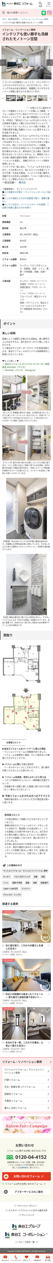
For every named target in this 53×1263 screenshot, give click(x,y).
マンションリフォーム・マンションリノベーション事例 (25, 871)
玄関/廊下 (44, 883)
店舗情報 (22, 1167)
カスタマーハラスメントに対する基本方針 (28, 1210)
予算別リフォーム (13, 1100)
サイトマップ (28, 1215)
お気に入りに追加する (40, 107)
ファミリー (25, 888)
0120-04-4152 (31, 1157)
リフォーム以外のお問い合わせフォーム (23, 1183)
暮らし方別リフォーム (15, 1107)
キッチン (6, 876)
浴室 (43, 876)
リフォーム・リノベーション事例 (22, 1062)
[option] (26, 70)
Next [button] (50, 62)
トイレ (6, 883)
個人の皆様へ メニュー (17, 12)
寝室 (27, 883)
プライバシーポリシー (27, 1205)
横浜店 (22, 182)
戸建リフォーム (12, 1079)
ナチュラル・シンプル (12, 895)
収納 (35, 883)
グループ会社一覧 (26, 1242)
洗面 (35, 876)
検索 (40, 6)
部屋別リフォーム (13, 1093)
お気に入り (49, 945)
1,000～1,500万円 (10, 888)
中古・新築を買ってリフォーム (19, 1086)
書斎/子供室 (17, 883)
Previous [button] (3, 62)
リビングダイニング (22, 876)
